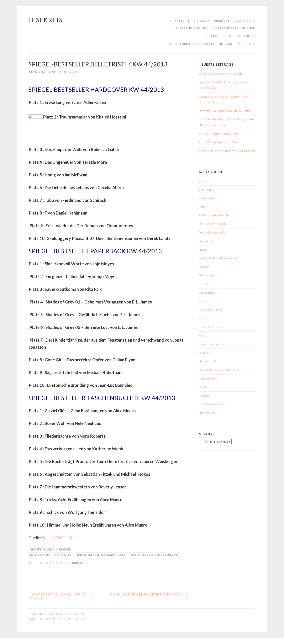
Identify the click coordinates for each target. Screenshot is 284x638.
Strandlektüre (206, 413)
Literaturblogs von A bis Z (231, 36)
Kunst (202, 335)
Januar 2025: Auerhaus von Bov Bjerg (220, 73)
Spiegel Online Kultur (61, 537)
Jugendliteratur (207, 292)
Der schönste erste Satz (212, 224)
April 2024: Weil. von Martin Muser (219, 142)
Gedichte (204, 266)
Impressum (246, 44)
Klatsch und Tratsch (210, 309)
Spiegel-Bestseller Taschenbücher (58, 562)
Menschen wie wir (209, 378)
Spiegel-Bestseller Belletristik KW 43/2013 (61, 596)
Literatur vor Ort (191, 28)
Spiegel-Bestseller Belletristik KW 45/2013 (148, 596)
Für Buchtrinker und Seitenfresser (218, 258)
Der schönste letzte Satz (212, 232)
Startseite (180, 20)
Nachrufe (204, 395)
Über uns (222, 20)
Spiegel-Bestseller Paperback (154, 555)
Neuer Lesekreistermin (212, 404)
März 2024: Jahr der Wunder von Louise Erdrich (227, 150)
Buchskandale (207, 198)
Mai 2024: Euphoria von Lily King (218, 133)
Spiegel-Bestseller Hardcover (101, 555)
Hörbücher (205, 284)
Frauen (203, 249)
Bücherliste (245, 20)
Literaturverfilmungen (234, 28)
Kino (201, 301)
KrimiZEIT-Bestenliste (211, 327)
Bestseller (63, 555)
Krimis (202, 318)
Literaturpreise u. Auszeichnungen (200, 44)
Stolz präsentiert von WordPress (56, 614)
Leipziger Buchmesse (211, 344)
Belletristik (40, 555)
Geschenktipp (207, 275)
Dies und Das (207, 241)
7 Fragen (202, 20)
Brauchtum (205, 189)
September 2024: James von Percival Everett (224, 110)
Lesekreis (45, 19)
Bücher (65, 549)
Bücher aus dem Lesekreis (214, 215)
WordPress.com (72, 619)
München (204, 387)
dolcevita (71, 72)
